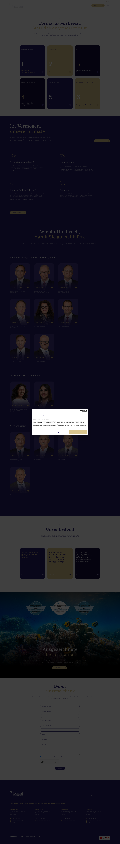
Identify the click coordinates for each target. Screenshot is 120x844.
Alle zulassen (78, 432)
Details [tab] (60, 415)
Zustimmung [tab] (41, 415)
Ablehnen (42, 432)
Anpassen (59, 432)
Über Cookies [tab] (79, 415)
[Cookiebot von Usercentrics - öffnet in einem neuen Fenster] (81, 411)
